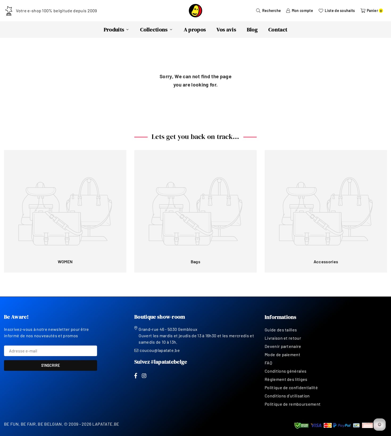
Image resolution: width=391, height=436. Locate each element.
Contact (277, 29)
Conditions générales (285, 370)
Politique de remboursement (293, 403)
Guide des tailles (281, 329)
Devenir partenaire (283, 346)
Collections (154, 29)
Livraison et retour (283, 337)
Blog (252, 29)
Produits (114, 29)
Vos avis (226, 29)
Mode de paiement (282, 354)
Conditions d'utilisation (287, 395)
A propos (195, 29)
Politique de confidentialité (291, 387)
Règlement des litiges (286, 379)
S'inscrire (50, 365)
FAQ (268, 362)
